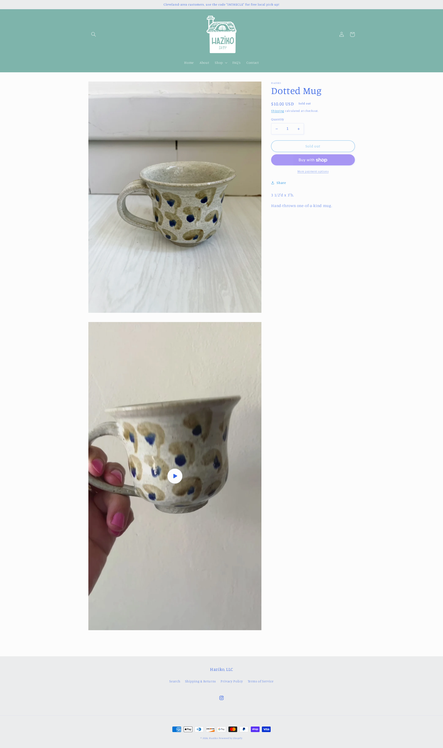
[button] (93, 34)
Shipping (277, 111)
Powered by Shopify (230, 738)
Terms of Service (261, 681)
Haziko (213, 738)
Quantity (277, 119)
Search (174, 681)
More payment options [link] (313, 171)
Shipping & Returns (200, 681)
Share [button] (281, 183)
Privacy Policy (232, 681)
